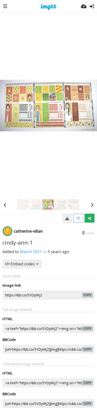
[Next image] (92, 205)
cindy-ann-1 (17, 242)
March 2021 (31, 251)
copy (87, 294)
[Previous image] (5, 205)
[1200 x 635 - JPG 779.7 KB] (67, 218)
